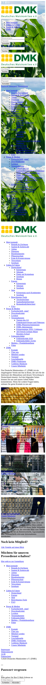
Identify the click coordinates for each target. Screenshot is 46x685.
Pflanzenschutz (17, 104)
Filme (13, 194)
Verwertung (16, 109)
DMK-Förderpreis (18, 210)
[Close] (2, 675)
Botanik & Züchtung (19, 93)
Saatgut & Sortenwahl (20, 95)
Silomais (19, 120)
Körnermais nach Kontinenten (28, 141)
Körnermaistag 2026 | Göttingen (29, 178)
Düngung (15, 100)
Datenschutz (6, 656)
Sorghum (15, 111)
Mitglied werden (18, 203)
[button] (23, 40)
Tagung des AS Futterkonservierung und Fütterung (30, 169)
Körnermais (21, 118)
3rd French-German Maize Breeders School (27, 181)
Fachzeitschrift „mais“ (20, 159)
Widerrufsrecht (7, 652)
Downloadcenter (18, 161)
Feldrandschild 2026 (24, 187)
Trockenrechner (22, 148)
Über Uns (5, 388)
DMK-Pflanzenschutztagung (27, 173)
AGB (3, 654)
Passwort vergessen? (9, 46)
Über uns (15, 200)
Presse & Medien (13, 27)
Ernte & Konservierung (20, 106)
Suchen (5, 51)
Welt (13, 139)
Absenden (15, 683)
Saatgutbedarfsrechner (25, 150)
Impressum (5, 649)
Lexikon (14, 164)
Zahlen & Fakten (13, 25)
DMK (8, 29)
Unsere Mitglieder (18, 214)
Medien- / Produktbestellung (22, 191)
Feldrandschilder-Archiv (26, 189)
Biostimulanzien (17, 102)
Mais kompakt (12, 22)
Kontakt (14, 198)
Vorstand (14, 205)
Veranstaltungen (17, 166)
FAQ (13, 155)
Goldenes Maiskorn (19, 212)
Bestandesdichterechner (25, 152)
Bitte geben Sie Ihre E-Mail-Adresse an (17, 677)
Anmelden (5, 43)
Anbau (14, 97)
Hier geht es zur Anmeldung (12, 561)
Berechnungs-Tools (19, 145)
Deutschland (16, 116)
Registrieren (23, 46)
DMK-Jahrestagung (24, 175)
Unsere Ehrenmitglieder (10, 514)
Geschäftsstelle (17, 207)
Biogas (19, 127)
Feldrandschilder (18, 184)
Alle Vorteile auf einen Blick (12, 547)
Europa (14, 129)
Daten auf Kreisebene (25, 123)
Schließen (5, 683)
